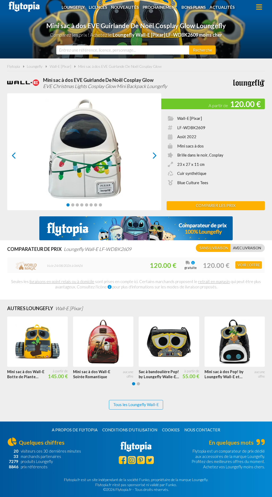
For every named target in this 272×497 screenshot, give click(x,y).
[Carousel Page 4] (81, 205)
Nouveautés (125, 7)
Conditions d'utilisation (129, 429)
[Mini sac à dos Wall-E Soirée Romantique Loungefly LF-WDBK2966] (106, 342)
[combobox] (122, 49)
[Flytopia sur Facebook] (122, 460)
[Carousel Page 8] (100, 205)
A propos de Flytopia (74, 429)
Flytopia (24, 6)
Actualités (222, 7)
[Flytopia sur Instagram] (131, 460)
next (148, 157)
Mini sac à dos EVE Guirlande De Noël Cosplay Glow (120, 66)
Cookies (171, 429)
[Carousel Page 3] (77, 205)
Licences (98, 7)
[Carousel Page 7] (95, 205)
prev (19, 157)
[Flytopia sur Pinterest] (141, 460)
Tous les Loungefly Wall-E (136, 404)
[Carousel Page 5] (86, 205)
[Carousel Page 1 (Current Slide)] (68, 205)
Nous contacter (202, 429)
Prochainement (160, 7)
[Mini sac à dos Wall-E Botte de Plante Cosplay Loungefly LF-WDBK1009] (40, 342)
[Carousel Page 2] (72, 205)
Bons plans (193, 7)
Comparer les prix (216, 205)
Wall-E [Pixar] (60, 66)
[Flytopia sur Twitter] (150, 460)
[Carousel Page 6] (91, 205)
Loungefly (73, 7)
